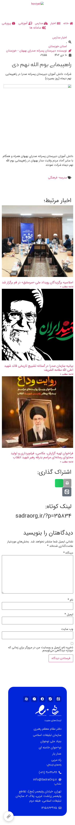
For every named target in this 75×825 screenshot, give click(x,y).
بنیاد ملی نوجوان (50, 741)
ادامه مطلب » (66, 286)
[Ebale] (50, 699)
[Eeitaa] (58, 699)
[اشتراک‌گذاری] (9, 816)
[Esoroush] (42, 699)
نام (70, 599)
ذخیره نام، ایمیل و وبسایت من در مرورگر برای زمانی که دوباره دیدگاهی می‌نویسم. (40, 649)
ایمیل (69, 614)
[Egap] (34, 699)
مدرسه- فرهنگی (57, 177)
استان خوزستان (58, 46)
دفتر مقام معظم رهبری (47, 728)
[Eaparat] (26, 699)
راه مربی (56, 759)
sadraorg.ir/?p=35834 (43, 516)
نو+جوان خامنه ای (50, 747)
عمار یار (56, 753)
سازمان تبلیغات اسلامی (47, 735)
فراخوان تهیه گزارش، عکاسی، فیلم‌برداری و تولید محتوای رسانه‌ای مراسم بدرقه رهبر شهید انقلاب (42, 455)
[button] (67, 483)
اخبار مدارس (59, 37)
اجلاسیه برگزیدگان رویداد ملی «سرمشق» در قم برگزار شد (37, 282)
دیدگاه (68, 553)
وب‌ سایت (67, 629)
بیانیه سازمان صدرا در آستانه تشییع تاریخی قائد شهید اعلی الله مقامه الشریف (38, 367)
